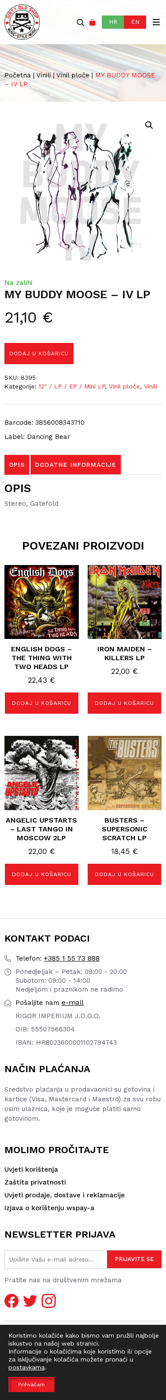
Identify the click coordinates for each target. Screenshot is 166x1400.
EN (135, 22)
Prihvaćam (31, 1384)
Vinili (43, 75)
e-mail (49, 1002)
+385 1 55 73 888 (57, 958)
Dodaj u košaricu (39, 353)
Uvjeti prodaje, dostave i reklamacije (64, 1195)
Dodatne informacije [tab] (75, 464)
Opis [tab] (17, 464)
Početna (17, 75)
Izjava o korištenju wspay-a (49, 1208)
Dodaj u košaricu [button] (41, 703)
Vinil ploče (72, 75)
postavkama (26, 1367)
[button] (149, 125)
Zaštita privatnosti (35, 1182)
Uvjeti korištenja (31, 1169)
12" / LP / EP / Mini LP (72, 386)
